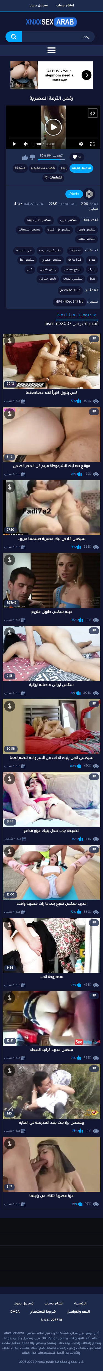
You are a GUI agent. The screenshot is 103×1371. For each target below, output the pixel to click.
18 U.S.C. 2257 (51, 1320)
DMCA (15, 1312)
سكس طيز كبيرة (39, 220)
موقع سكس (72, 269)
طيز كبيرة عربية (50, 250)
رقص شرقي (48, 269)
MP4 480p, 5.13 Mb (69, 302)
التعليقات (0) (53, 178)
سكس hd (27, 260)
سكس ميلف (86, 239)
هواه (91, 260)
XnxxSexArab (44, 1362)
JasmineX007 (70, 290)
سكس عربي (68, 220)
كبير (29, 269)
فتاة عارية (74, 260)
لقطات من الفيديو (43, 168)
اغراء (91, 269)
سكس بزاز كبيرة (58, 230)
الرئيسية (80, 1304)
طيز (92, 279)
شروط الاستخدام (43, 1312)
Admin (74, 194)
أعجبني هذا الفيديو (25, 157)
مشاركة (20, 168)
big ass (75, 250)
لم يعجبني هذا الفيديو (32, 157)
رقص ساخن (47, 279)
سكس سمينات (29, 230)
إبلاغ (63, 168)
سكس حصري (51, 260)
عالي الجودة (24, 250)
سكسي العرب (73, 279)
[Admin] (89, 194)
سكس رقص (86, 230)
